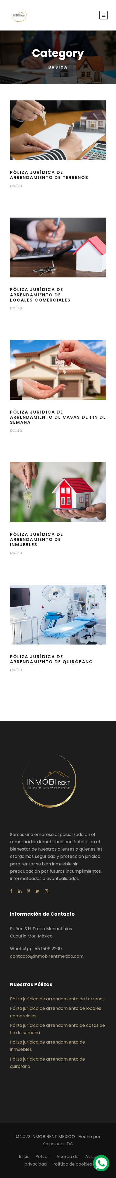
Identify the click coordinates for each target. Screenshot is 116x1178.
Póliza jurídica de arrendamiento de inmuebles (36, 539)
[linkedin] (20, 891)
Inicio (24, 1156)
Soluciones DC (58, 1144)
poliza (16, 185)
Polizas (43, 1156)
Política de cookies (72, 1164)
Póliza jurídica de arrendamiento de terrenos (49, 175)
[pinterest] (28, 891)
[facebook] (11, 891)
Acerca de (68, 1156)
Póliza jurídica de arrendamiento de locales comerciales (40, 294)
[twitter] (37, 891)
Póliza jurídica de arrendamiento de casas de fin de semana (58, 417)
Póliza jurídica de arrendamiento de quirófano (51, 659)
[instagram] (47, 891)
